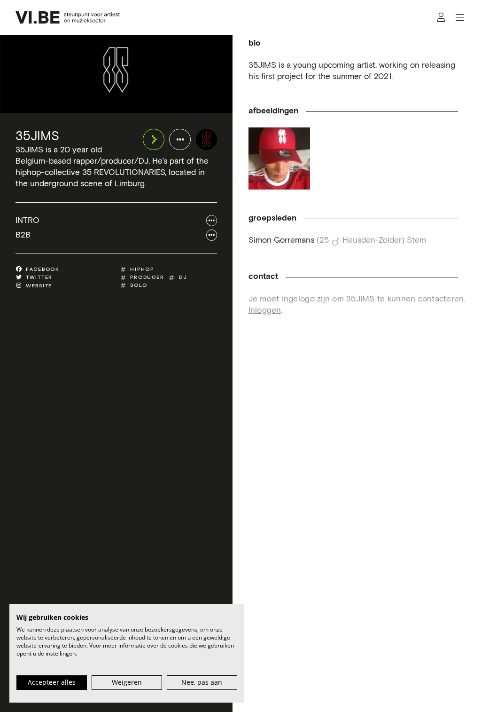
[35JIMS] (206, 139)
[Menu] (459, 17)
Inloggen (264, 310)
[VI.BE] (67, 17)
